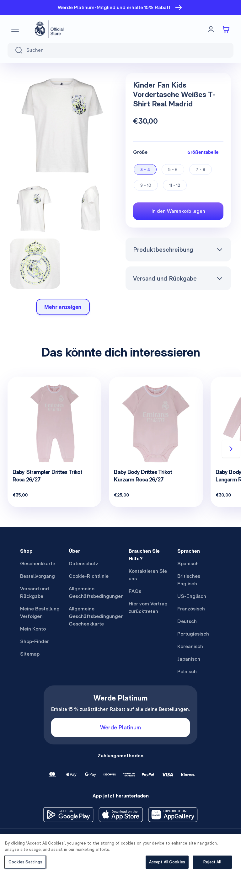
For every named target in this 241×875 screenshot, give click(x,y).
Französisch (191, 609)
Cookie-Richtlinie (89, 576)
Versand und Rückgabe (165, 278)
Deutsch (187, 621)
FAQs (135, 591)
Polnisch (187, 671)
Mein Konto (33, 629)
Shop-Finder (34, 641)
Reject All (212, 862)
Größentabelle (202, 152)
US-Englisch (191, 596)
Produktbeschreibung (163, 249)
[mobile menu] (15, 29)
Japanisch (188, 659)
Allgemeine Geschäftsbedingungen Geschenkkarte (96, 616)
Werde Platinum (120, 727)
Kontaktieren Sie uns (148, 575)
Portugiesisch (193, 634)
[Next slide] (231, 449)
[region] (120, 854)
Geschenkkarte (37, 563)
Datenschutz (83, 563)
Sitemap (30, 654)
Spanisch (188, 563)
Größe (140, 152)
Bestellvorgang (37, 576)
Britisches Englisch (188, 580)
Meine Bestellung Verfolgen (40, 612)
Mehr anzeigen (63, 306)
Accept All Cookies (167, 862)
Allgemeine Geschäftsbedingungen (96, 592)
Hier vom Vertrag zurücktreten (148, 607)
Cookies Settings (25, 862)
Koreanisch (190, 646)
